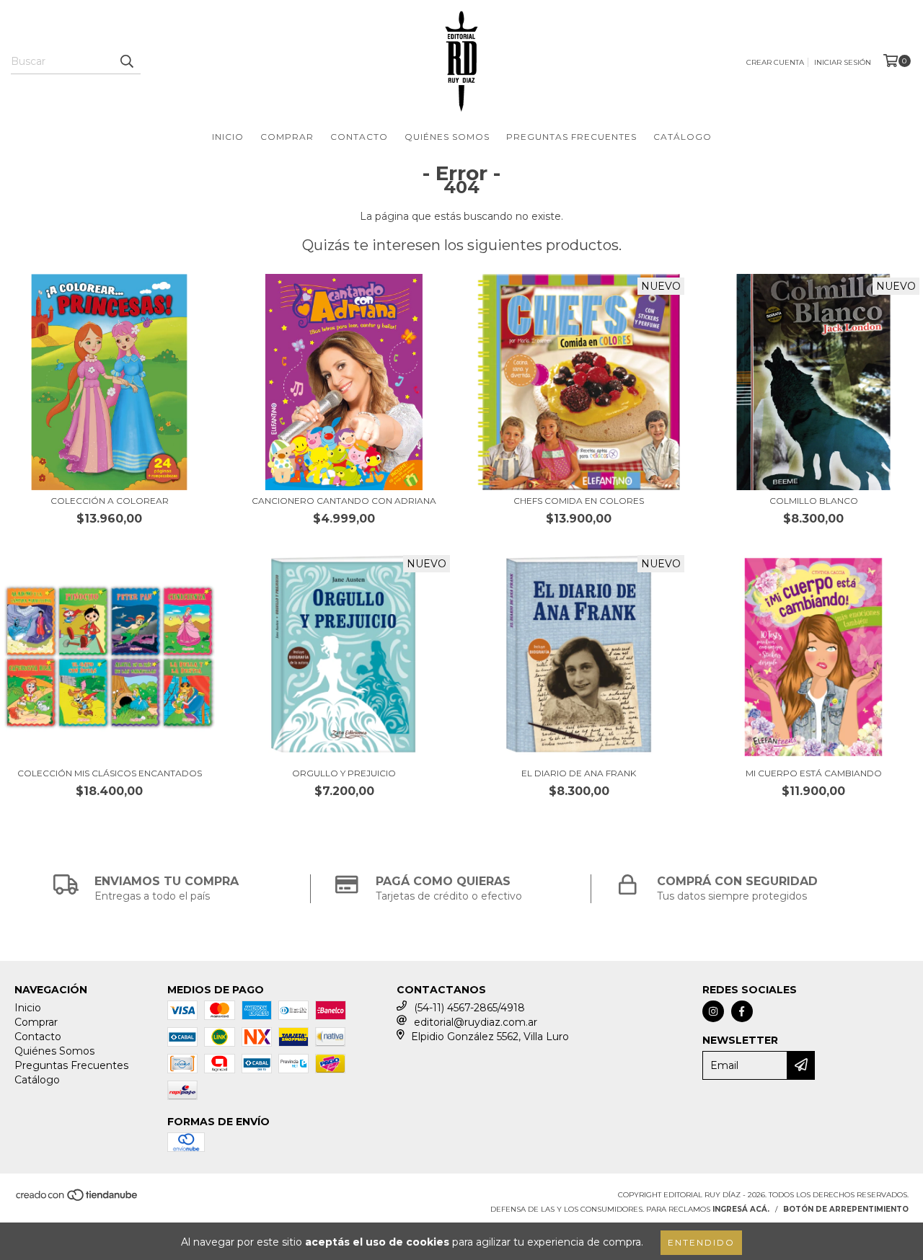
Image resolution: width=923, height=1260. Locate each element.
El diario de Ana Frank (578, 773)
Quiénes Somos (447, 136)
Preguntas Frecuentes (571, 136)
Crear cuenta (775, 62)
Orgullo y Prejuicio (344, 773)
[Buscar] (126, 61)
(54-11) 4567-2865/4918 (469, 1007)
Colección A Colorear (109, 500)
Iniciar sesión (842, 62)
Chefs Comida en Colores (578, 500)
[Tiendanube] (77, 1199)
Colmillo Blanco (813, 500)
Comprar (287, 136)
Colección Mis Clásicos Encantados (109, 773)
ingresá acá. (740, 1209)
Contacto (359, 136)
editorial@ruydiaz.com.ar (475, 1022)
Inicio (228, 136)
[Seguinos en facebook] (742, 1011)
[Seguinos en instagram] (713, 1011)
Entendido (701, 1242)
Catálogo (682, 136)
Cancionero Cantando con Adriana (344, 500)
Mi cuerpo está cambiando (814, 773)
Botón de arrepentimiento (846, 1209)
